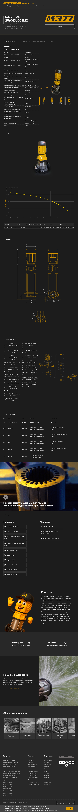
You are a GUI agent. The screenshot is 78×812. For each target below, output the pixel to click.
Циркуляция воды (33, 777)
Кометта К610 (7, 788)
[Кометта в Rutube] (60, 762)
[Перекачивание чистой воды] (59, 725)
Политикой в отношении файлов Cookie (39, 808)
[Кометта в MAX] (66, 765)
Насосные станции (31, 761)
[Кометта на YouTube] (66, 762)
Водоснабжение (33, 764)
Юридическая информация (65, 803)
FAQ (45, 771)
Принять (69, 808)
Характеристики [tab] (10, 41)
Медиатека (47, 764)
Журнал (19, 6)
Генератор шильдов (47, 783)
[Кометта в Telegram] (73, 762)
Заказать (59, 26)
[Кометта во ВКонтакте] (63, 762)
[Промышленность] (27, 725)
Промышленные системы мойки (33, 772)
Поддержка (29, 6)
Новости (46, 775)
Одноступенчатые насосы (11, 780)
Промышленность (33, 784)
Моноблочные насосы (9, 764)
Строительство (32, 775)
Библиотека (47, 762)
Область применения (48, 779)
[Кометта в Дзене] (69, 762)
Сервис (46, 766)
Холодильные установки (32, 768)
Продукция (10, 6)
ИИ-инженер (48, 760)
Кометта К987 (7, 791)
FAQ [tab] (51, 41)
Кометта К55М (7, 793)
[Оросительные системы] (11, 725)
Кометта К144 (7, 784)
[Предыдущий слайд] (2, 729)
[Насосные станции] (43, 725)
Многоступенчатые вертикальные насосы (9, 768)
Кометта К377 (7, 786)
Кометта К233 (7, 782)
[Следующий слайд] (76, 729)
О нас (38, 6)
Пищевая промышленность (33, 781)
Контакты (46, 6)
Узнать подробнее (13, 688)
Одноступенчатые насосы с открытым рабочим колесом (11, 772)
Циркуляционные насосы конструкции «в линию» (10, 777)
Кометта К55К (7, 795)
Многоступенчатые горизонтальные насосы (10, 761)
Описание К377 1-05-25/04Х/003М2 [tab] (33, 41)
